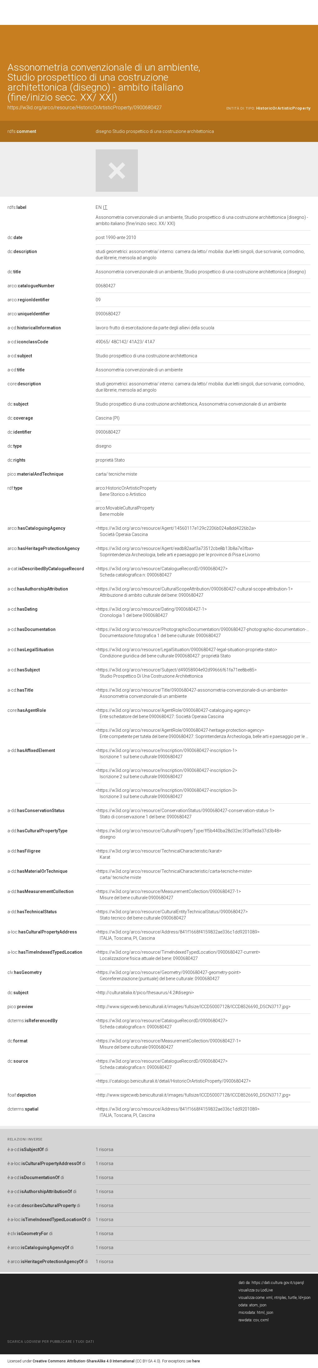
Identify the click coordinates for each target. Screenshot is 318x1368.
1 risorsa (104, 1149)
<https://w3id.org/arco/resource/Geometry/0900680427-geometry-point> (168, 975)
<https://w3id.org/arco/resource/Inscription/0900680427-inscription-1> (166, 753)
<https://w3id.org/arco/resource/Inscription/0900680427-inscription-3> (166, 793)
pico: (35, 474)
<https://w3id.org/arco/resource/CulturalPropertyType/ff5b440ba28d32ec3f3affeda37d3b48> (188, 833)
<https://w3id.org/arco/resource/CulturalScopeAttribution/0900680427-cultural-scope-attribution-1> (194, 592)
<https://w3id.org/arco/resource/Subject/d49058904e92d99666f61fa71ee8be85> (176, 673)
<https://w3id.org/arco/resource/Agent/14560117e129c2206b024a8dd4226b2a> (176, 531)
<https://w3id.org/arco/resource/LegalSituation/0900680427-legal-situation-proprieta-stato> (186, 652)
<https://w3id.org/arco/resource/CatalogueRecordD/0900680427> (162, 571)
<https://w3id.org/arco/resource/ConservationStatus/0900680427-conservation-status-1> (185, 813)
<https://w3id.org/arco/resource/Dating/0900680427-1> (151, 612)
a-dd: (31, 750)
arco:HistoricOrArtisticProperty (126, 491)
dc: (14, 237)
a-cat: (45, 568)
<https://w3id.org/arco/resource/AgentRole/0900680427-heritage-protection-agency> (203, 733)
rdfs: (21, 131)
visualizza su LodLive (255, 1290)
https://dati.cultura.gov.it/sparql (278, 1283)
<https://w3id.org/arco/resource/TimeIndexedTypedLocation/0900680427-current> (178, 955)
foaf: (21, 1095)
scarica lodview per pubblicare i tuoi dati (50, 1342)
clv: (24, 972)
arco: (31, 285)
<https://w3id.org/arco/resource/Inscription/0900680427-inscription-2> (166, 773)
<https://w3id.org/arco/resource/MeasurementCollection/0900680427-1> (168, 894)
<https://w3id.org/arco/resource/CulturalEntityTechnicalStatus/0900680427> (172, 914)
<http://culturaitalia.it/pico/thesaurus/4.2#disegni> (145, 992)
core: (24, 383)
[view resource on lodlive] (308, 40)
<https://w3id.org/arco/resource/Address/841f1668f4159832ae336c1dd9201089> (178, 935)
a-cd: (34, 327)
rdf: (14, 488)
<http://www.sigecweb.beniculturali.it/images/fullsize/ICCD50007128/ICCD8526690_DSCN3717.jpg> (193, 1006)
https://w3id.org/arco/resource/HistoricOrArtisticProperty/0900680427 (84, 107)
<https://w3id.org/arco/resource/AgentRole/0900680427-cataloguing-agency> (173, 713)
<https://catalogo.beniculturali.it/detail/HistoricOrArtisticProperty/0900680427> (173, 1081)
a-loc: (42, 931)
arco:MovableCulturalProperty (125, 511)
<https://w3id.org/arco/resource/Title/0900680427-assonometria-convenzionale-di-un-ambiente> (192, 693)
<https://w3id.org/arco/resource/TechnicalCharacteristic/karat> (159, 854)
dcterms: (32, 1020)
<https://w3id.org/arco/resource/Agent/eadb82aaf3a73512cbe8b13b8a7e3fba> (178, 551)
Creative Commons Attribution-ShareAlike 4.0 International (83, 1361)
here (196, 1361)
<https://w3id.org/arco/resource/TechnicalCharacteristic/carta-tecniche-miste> (174, 874)
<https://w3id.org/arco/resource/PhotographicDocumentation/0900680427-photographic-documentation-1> (203, 632)
